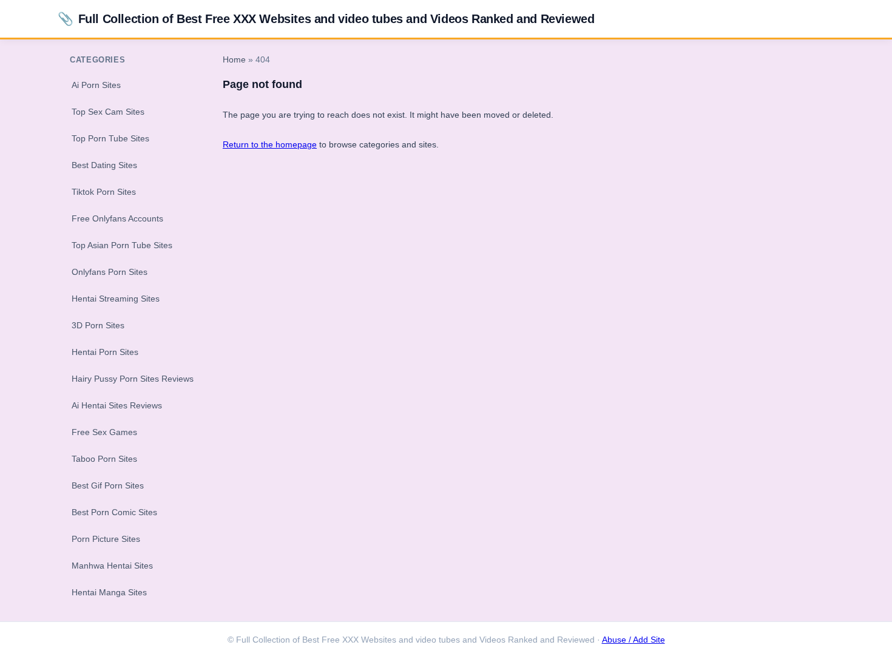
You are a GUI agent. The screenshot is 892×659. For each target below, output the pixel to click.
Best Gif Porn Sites (108, 485)
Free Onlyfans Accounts (117, 218)
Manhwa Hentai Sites (112, 565)
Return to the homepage (270, 144)
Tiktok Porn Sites (104, 192)
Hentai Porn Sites (105, 352)
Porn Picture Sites (106, 539)
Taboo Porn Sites (104, 459)
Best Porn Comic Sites (114, 512)
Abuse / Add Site (633, 639)
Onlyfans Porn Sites (109, 272)
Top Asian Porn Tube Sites (122, 245)
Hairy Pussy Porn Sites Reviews (133, 379)
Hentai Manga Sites (109, 592)
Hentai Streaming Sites (116, 298)
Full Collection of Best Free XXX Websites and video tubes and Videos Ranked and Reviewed (326, 18)
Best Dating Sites (104, 165)
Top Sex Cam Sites (108, 112)
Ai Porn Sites (96, 85)
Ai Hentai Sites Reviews (117, 405)
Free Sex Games (104, 432)
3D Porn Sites (98, 325)
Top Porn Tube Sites (110, 138)
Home (234, 59)
